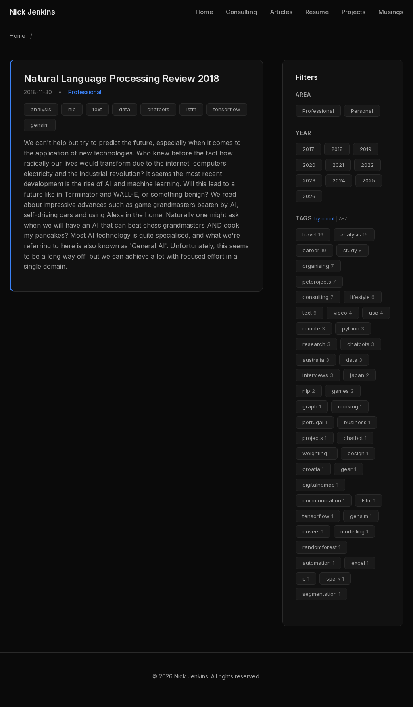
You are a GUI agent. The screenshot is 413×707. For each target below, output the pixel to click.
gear (348, 469)
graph (311, 406)
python (353, 328)
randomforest (321, 547)
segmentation (321, 594)
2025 (368, 180)
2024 (338, 180)
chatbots (158, 109)
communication (323, 500)
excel (360, 563)
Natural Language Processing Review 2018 (121, 78)
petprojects (319, 281)
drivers (312, 531)
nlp (72, 109)
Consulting (241, 12)
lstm (191, 109)
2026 (308, 196)
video (343, 312)
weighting (316, 453)
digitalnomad (320, 484)
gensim (40, 125)
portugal (314, 422)
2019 (365, 149)
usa (376, 312)
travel (312, 234)
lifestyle (362, 297)
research (316, 344)
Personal (362, 111)
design (358, 453)
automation (318, 563)
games (343, 391)
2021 (338, 165)
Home (204, 12)
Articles (281, 12)
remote (313, 328)
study (352, 250)
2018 (337, 149)
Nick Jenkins (32, 12)
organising (318, 266)
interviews (317, 375)
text (97, 109)
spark (335, 578)
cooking (350, 406)
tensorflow (226, 109)
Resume (317, 12)
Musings (390, 12)
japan (359, 375)
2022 (367, 165)
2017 (308, 149)
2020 (308, 165)
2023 (308, 180)
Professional (318, 111)
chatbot (355, 438)
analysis (41, 109)
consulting (318, 297)
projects (314, 438)
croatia (313, 469)
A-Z (343, 219)
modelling (354, 531)
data (124, 109)
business (357, 422)
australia (315, 360)
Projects (353, 12)
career (314, 250)
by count (324, 219)
